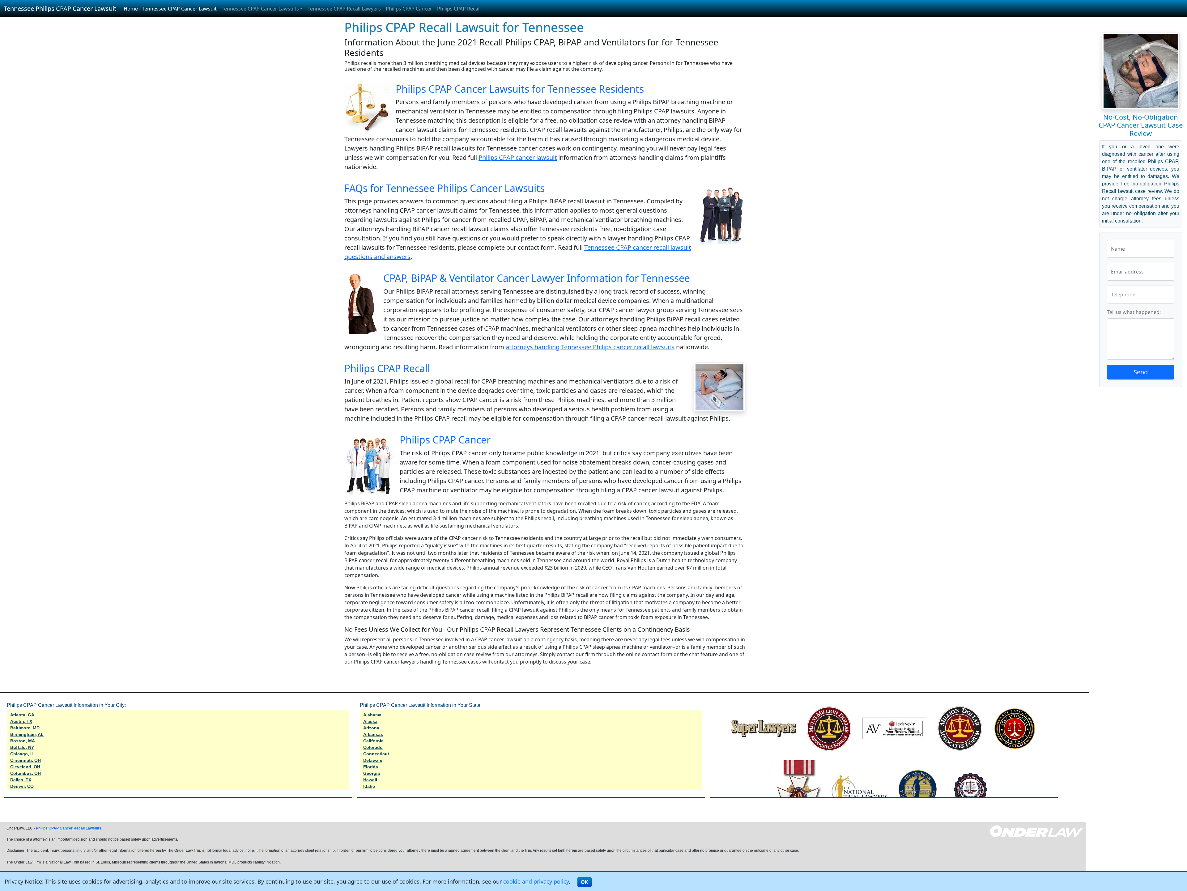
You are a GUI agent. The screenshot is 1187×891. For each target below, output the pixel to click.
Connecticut (376, 753)
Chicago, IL (22, 753)
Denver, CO (22, 786)
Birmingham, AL (27, 734)
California (373, 740)
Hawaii (370, 779)
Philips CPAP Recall (459, 8)
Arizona (371, 727)
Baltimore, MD (25, 727)
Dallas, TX (20, 779)
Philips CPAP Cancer (409, 8)
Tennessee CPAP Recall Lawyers (344, 8)
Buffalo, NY (22, 747)
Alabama (372, 714)
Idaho (369, 786)
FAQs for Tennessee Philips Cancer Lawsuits (444, 188)
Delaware (372, 760)
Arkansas (373, 734)
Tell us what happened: (1134, 312)
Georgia (371, 773)
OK (584, 882)
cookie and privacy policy (536, 881)
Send (1141, 372)
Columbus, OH (25, 773)
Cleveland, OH (25, 766)
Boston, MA (22, 740)
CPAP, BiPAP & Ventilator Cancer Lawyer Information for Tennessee (536, 278)
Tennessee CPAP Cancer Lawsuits (260, 8)
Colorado (373, 747)
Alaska (370, 721)
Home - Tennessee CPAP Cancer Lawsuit (170, 8)
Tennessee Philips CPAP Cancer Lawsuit (60, 8)
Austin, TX (21, 721)
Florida (370, 766)
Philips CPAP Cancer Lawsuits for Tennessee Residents (520, 88)
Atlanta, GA (22, 714)
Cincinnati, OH (25, 760)
